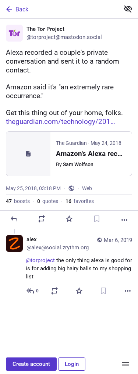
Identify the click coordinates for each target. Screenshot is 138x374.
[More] (124, 220)
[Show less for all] (128, 9)
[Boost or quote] (41, 218)
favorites (80, 201)
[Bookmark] (96, 218)
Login (72, 364)
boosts (18, 201)
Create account (31, 364)
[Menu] (125, 364)
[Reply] (14, 218)
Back (21, 9)
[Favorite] (69, 218)
